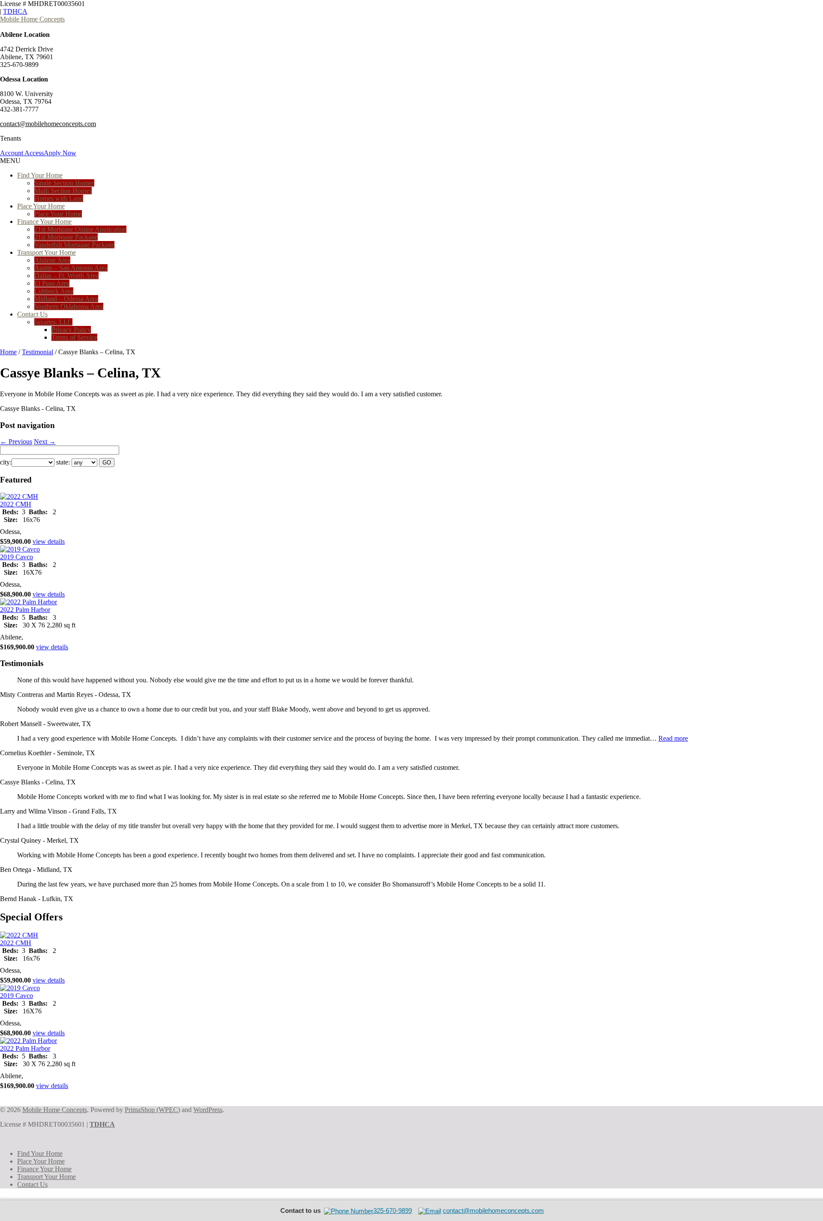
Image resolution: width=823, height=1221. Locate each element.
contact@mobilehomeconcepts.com (48, 123)
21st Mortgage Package (66, 237)
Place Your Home (41, 206)
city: (6, 462)
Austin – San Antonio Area (71, 267)
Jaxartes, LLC (53, 322)
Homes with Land (58, 198)
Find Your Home (40, 175)
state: (63, 462)
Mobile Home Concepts (32, 19)
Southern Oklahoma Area (68, 306)
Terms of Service (74, 337)
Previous (16, 441)
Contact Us (32, 314)
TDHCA (15, 11)
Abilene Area (52, 260)
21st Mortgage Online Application (80, 229)
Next (45, 441)
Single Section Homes (64, 183)
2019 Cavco (16, 557)
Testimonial (37, 352)
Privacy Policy (71, 329)
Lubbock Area (53, 291)
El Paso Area (51, 283)
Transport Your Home (46, 252)
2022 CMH (15, 504)
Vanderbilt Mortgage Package (74, 244)
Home (8, 352)
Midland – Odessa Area (66, 298)
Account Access (22, 153)
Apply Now (60, 153)
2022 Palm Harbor (25, 609)
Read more (673, 738)
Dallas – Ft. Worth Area (66, 275)
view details (49, 541)
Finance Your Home (44, 221)
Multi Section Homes (63, 190)
